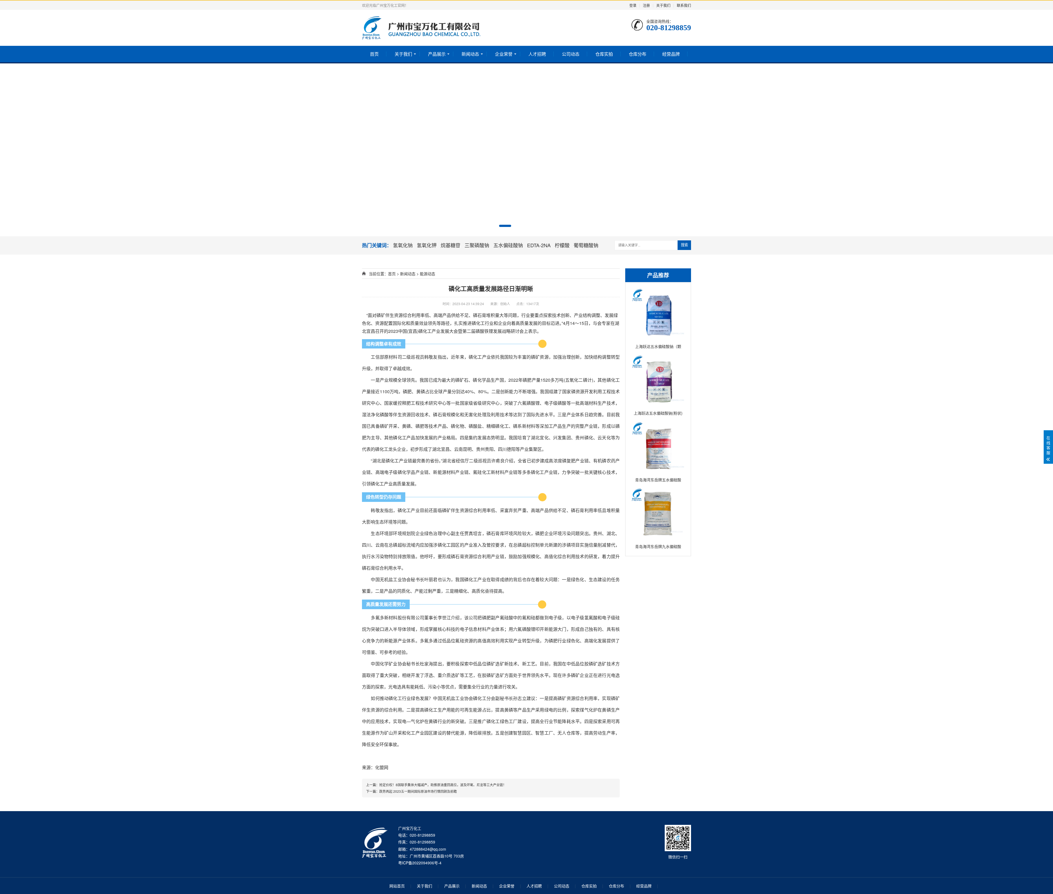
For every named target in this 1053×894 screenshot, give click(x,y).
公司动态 (570, 54)
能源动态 (427, 273)
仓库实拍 (604, 54)
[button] (505, 226)
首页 (374, 54)
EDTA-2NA (539, 245)
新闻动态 (470, 54)
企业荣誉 (504, 54)
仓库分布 (637, 54)
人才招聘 (537, 54)
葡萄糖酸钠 (586, 245)
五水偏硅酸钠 (508, 245)
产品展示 (437, 54)
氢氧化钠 (403, 245)
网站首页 (397, 886)
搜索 (684, 245)
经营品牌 (671, 54)
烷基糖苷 (450, 245)
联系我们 (684, 5)
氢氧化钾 (427, 245)
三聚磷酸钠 (477, 245)
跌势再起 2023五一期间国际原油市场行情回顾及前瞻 (418, 791)
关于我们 (663, 5)
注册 (646, 5)
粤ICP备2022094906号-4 (419, 862)
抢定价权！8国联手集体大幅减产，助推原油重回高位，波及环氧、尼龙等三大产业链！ (442, 784)
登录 (632, 5)
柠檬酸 (562, 245)
